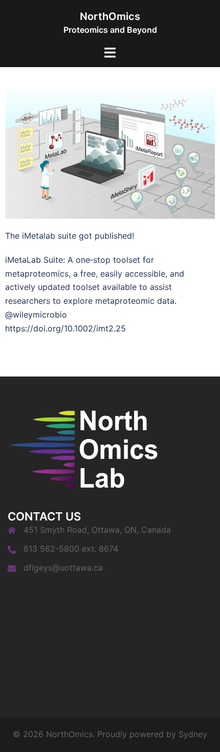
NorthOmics (110, 16)
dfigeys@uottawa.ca (63, 567)
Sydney (193, 734)
